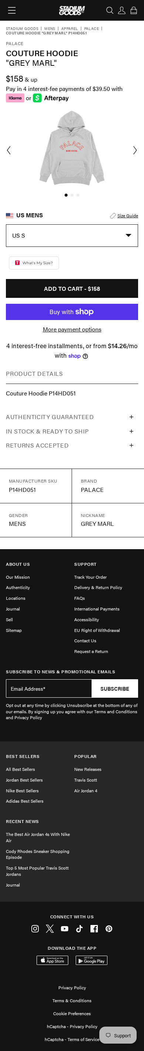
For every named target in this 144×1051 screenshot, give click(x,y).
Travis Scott (85, 779)
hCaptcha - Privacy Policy (72, 1026)
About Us (18, 564)
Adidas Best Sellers (25, 800)
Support (85, 564)
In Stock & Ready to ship (47, 431)
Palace (91, 29)
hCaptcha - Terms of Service (72, 1039)
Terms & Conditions (72, 1000)
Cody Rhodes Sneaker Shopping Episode (37, 854)
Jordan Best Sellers (24, 779)
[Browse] (11, 10)
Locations (15, 598)
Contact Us (85, 640)
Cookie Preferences (72, 1013)
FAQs (79, 598)
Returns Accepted (37, 445)
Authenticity (18, 587)
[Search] (110, 10)
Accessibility (86, 619)
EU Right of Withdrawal (97, 630)
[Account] (121, 10)
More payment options (72, 329)
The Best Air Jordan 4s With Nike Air (38, 837)
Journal (13, 608)
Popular (85, 756)
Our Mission (18, 577)
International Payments (97, 608)
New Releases (88, 769)
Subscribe (114, 688)
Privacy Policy (72, 987)
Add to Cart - (72, 288)
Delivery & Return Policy (98, 587)
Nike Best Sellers (22, 790)
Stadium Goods (22, 29)
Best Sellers (23, 756)
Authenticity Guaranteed (50, 416)
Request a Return (91, 651)
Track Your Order (90, 577)
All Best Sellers (20, 769)
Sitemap (14, 630)
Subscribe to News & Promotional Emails (60, 672)
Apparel (69, 29)
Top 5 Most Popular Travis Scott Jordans (37, 870)
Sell (9, 619)
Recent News (22, 821)
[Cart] (133, 10)
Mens (49, 29)
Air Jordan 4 (85, 790)
